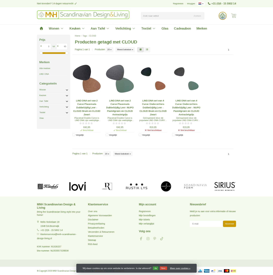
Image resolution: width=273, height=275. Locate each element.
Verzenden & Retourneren (101, 232)
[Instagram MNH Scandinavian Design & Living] (149, 239)
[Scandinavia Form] (195, 186)
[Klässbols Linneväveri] (48, 186)
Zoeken (197, 16)
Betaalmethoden (96, 228)
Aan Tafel (98, 28)
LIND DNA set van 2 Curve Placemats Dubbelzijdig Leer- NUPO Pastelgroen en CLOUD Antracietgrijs (120, 107)
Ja (155, 268)
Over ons (92, 211)
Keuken (75, 28)
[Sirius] (225, 186)
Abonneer (229, 224)
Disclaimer (93, 219)
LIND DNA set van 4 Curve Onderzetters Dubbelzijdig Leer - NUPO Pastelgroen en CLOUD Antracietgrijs (186, 107)
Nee (163, 268)
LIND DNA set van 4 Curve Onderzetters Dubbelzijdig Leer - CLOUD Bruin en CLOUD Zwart (153, 107)
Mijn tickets (144, 219)
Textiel (146, 28)
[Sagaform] (166, 186)
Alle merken (44, 68)
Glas (164, 28)
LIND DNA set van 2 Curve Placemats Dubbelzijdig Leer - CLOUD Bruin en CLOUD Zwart (86, 107)
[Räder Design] (107, 186)
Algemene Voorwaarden (100, 215)
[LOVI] (78, 186)
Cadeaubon (182, 28)
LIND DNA (44, 74)
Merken (202, 28)
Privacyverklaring (96, 223)
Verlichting (123, 28)
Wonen (54, 28)
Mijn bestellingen (147, 215)
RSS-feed (92, 244)
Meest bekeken (124, 49)
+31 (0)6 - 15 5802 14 (223, 3)
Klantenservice (95, 236)
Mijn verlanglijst (146, 223)
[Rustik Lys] (136, 186)
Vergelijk (80, 135)
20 (108, 49)
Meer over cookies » (180, 268)
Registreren (178, 3)
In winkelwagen (85, 140)
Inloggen (191, 3)
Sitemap (92, 240)
